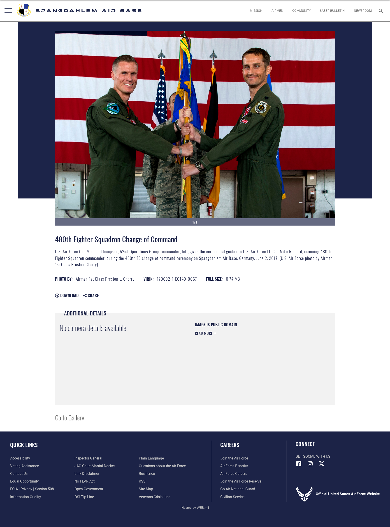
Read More (204, 333)
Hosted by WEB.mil (195, 507)
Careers (229, 445)
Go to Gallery (69, 417)
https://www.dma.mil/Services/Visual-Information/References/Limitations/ (239, 365)
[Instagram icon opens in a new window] (310, 463)
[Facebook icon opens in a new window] (298, 463)
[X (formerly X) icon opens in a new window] (321, 463)
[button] (7, 10)
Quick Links (24, 445)
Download (69, 295)
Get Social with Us (312, 456)
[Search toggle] (381, 10)
